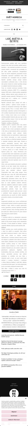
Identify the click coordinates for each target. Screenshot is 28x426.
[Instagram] (12, 29)
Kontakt (14, 383)
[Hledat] (23, 25)
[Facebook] (14, 29)
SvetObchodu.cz (10, 3)
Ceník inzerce (14, 385)
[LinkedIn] (17, 29)
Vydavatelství (7, 1)
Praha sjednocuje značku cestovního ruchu (11, 348)
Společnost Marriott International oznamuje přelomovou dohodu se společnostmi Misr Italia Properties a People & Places (13, 342)
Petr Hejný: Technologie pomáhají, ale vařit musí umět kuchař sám (13, 353)
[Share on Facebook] (16, 276)
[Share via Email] (15, 279)
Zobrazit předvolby (14, 420)
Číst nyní (11, 11)
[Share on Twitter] (20, 276)
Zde (15, 270)
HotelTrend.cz (18, 3)
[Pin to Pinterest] (23, 276)
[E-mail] (20, 29)
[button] (26, 398)
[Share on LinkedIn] (12, 279)
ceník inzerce (15, 1)
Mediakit (21, 1)
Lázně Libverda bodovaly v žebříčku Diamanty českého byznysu (12, 335)
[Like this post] (13, 276)
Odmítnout (14, 416)
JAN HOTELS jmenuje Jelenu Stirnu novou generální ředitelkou (11, 365)
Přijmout (14, 412)
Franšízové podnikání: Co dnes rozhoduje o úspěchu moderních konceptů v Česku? (12, 359)
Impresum (24, 422)
